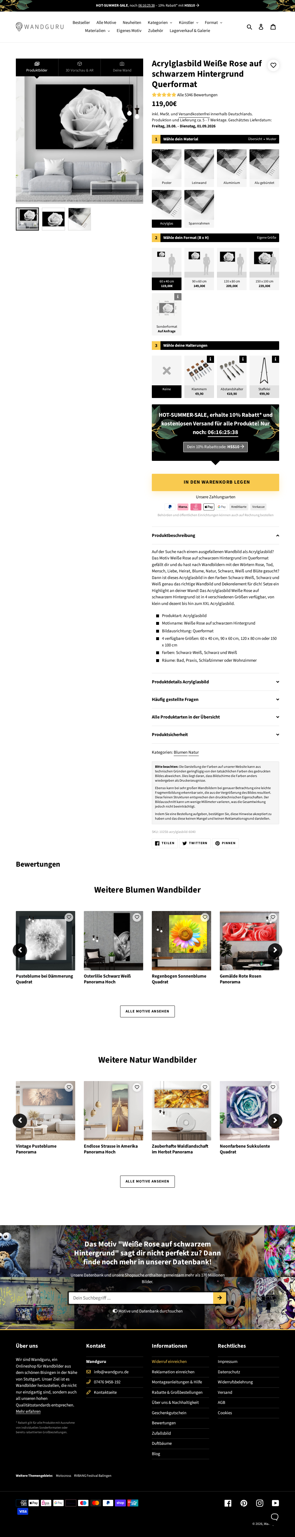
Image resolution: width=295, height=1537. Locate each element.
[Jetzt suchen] (219, 1298)
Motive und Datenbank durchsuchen (150, 1311)
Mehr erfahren (28, 1411)
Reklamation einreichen (173, 1372)
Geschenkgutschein (169, 1413)
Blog (156, 1454)
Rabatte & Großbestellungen (177, 1392)
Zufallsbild (161, 1433)
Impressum (227, 1362)
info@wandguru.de (111, 1372)
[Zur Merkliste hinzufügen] (273, 65)
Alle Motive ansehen (148, 1011)
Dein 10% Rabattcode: (213, 447)
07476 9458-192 (107, 1382)
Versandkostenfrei (194, 114)
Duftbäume (162, 1443)
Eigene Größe (266, 237)
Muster (271, 139)
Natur (193, 752)
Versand (225, 1392)
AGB (221, 1403)
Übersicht (255, 139)
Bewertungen (164, 1423)
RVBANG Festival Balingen (92, 1476)
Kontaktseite (105, 1392)
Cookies (225, 1413)
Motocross (63, 1476)
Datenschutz (229, 1372)
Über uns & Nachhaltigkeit (175, 1403)
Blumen (181, 752)
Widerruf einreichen (169, 1362)
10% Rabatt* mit (176, 5)
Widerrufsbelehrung (235, 1382)
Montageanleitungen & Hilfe (177, 1382)
